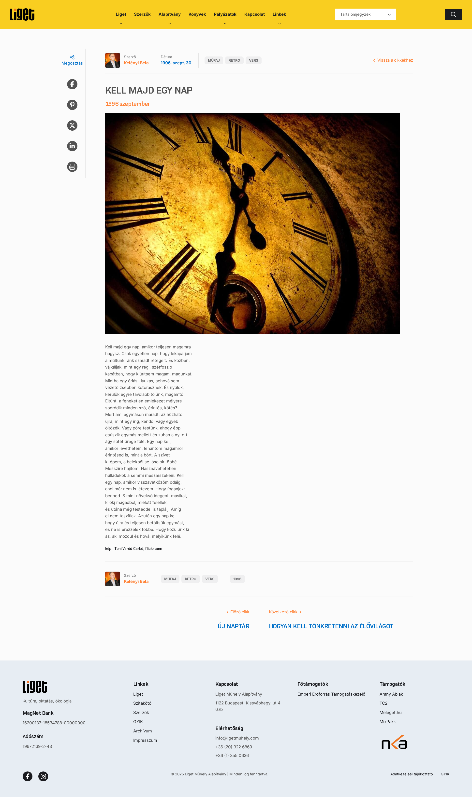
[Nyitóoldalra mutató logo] (54, 687)
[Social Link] (27, 776)
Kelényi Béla (136, 62)
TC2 (383, 703)
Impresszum (145, 740)
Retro (234, 60)
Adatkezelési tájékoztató (411, 774)
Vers (253, 60)
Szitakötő (142, 703)
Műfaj (214, 60)
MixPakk (388, 721)
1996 (237, 579)
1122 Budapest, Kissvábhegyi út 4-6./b (248, 706)
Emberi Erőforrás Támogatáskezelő (331, 694)
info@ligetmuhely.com (237, 738)
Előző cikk (239, 611)
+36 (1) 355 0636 (232, 755)
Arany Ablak (391, 694)
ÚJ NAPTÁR (233, 626)
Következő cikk (283, 611)
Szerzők (141, 712)
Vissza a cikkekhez (395, 60)
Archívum (142, 730)
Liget (138, 694)
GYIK (138, 721)
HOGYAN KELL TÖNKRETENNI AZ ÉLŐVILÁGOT (331, 626)
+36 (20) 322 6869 (233, 746)
